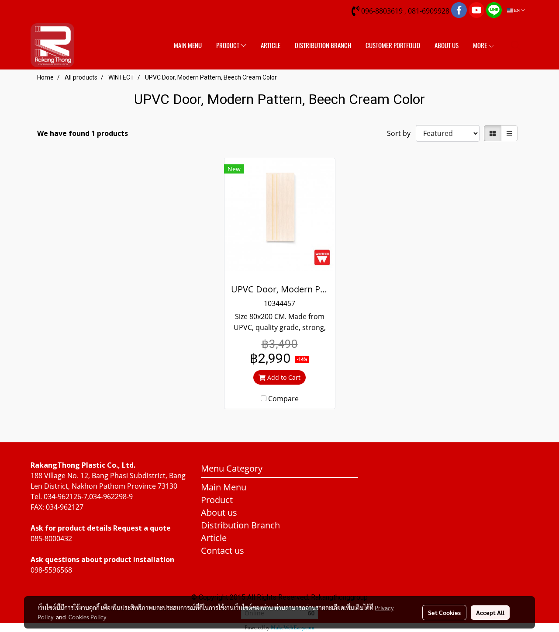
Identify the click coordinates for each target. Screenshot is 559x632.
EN (517, 10)
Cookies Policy (87, 617)
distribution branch (323, 45)
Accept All (490, 612)
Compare (283, 398)
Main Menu (188, 45)
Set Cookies (444, 612)
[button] (515, 45)
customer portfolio (393, 45)
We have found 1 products (82, 133)
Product (228, 45)
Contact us (222, 550)
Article (270, 45)
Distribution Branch (240, 525)
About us (447, 45)
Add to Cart (283, 377)
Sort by (401, 133)
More (480, 45)
